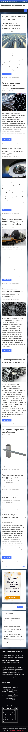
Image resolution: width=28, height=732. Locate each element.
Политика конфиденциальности (9, 1)
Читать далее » (7, 74)
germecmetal (15, 31)
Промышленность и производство (13, 5)
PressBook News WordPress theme (16, 730)
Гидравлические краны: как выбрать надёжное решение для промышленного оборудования (13, 624)
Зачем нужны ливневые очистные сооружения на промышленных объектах (12, 221)
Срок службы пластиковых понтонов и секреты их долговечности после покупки (13, 636)
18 (5, 717)
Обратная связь (23, 1)
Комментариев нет (8, 437)
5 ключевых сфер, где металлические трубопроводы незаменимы (13, 85)
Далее (23, 566)
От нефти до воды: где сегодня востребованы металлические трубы (11, 25)
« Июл (3, 723)
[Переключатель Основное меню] (25, 10)
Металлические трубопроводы (11, 77)
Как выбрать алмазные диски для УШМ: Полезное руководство (13, 151)
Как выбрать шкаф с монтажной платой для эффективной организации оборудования (12, 642)
